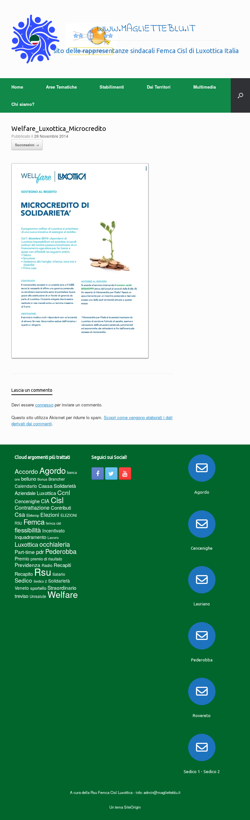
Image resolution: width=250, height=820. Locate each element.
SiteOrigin (132, 807)
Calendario (26, 486)
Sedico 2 (40, 581)
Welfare (63, 594)
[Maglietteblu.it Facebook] (97, 473)
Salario (58, 574)
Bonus (42, 479)
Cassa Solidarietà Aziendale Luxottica (45, 489)
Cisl (57, 499)
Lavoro (53, 537)
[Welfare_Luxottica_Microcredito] (80, 357)
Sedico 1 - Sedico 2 (202, 771)
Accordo (26, 471)
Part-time (25, 551)
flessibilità (28, 529)
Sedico (23, 580)
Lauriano (202, 603)
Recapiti (62, 564)
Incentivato (53, 530)
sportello (38, 588)
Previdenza (27, 564)
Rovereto (202, 715)
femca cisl (53, 523)
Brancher (57, 479)
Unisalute (38, 596)
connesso (44, 405)
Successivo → (27, 144)
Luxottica (26, 544)
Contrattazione (32, 507)
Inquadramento (30, 536)
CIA (45, 501)
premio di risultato (46, 558)
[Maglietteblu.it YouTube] (125, 473)
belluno (28, 478)
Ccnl (63, 492)
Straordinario (62, 587)
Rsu (42, 571)
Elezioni (49, 514)
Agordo (52, 470)
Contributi (61, 507)
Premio (22, 558)
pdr (40, 552)
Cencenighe (27, 501)
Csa (20, 514)
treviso (21, 595)
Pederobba (60, 551)
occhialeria (54, 544)
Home (17, 87)
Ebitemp (32, 515)
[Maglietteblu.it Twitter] (111, 473)
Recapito (24, 573)
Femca (34, 521)
